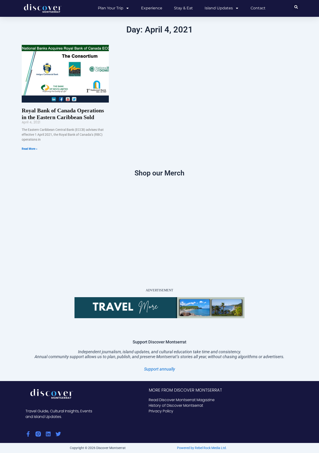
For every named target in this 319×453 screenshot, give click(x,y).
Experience (151, 8)
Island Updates (219, 8)
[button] (296, 7)
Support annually (159, 369)
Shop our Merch (159, 173)
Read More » (29, 148)
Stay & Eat (183, 8)
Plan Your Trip (110, 8)
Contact (258, 8)
